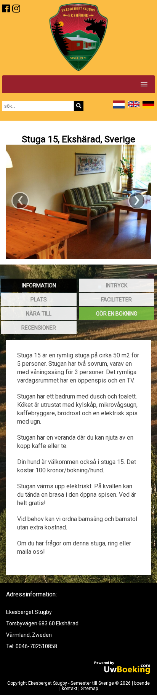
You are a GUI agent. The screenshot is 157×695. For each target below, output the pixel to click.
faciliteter (116, 299)
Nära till (38, 314)
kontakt (69, 688)
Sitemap (89, 688)
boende (142, 683)
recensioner (38, 328)
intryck (116, 285)
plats (38, 299)
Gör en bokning (116, 314)
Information (39, 285)
